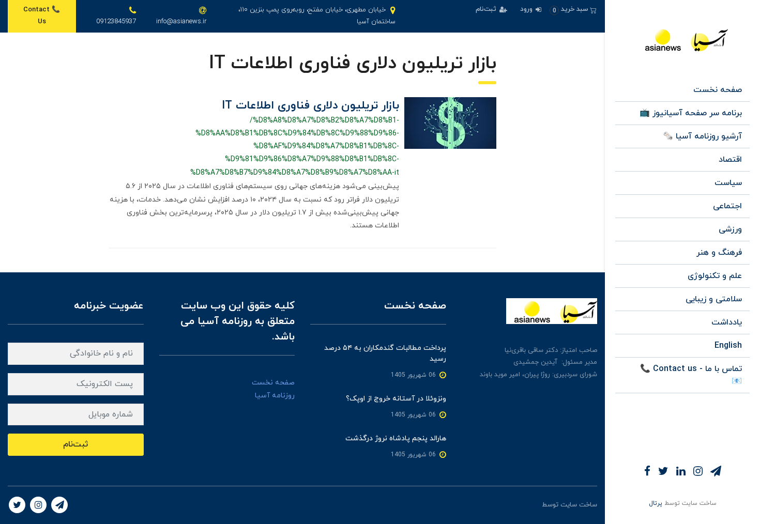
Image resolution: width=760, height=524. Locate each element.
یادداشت (726, 322)
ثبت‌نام (487, 9)
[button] (573, 9)
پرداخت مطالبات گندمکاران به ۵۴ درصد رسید (385, 353)
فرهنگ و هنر (719, 252)
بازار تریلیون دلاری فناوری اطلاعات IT (310, 106)
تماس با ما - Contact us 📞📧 (691, 375)
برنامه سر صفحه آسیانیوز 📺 (691, 113)
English (728, 345)
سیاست (728, 183)
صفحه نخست (717, 90)
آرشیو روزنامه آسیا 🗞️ (702, 136)
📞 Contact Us (41, 15)
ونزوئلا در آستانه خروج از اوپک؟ (396, 399)
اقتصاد (730, 159)
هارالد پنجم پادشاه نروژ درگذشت (395, 438)
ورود (527, 9)
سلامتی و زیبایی (714, 299)
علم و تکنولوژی (715, 276)
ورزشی (730, 229)
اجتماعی (727, 206)
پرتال (655, 503)
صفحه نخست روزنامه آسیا (273, 389)
